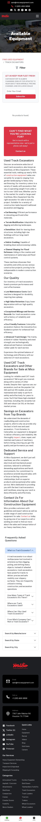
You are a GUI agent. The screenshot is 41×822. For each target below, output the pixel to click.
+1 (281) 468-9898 (22, 6)
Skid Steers (26, 783)
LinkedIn (9, 735)
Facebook (10, 725)
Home (24, 729)
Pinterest (10, 749)
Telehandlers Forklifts (30, 787)
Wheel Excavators (28, 804)
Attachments (7, 787)
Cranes (5, 797)
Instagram (10, 739)
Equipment (26, 733)
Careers (25, 750)
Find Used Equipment (13, 59)
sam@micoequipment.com (22, 2)
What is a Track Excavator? (19, 550)
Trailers (25, 800)
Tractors (25, 797)
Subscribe (20, 96)
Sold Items (26, 746)
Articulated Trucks (10, 780)
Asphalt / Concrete (9, 783)
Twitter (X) (10, 730)
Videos (24, 739)
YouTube (9, 744)
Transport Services (10, 763)
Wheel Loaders (27, 807)
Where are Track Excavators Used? (15, 604)
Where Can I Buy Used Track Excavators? (16, 612)
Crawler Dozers (8, 800)
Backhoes (6, 790)
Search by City (11, 647)
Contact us (20, 151)
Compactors (7, 794)
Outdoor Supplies (28, 780)
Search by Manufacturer (15, 633)
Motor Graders (8, 807)
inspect (17, 437)
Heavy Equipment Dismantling (13, 760)
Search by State (12, 640)
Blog (23, 743)
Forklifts (6, 804)
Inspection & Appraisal (11, 767)
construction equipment (16, 175)
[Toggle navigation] (37, 16)
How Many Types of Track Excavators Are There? (18, 596)
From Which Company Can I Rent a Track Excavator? (19, 620)
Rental (24, 736)
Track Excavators (28, 790)
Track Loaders (27, 794)
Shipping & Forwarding (11, 770)
